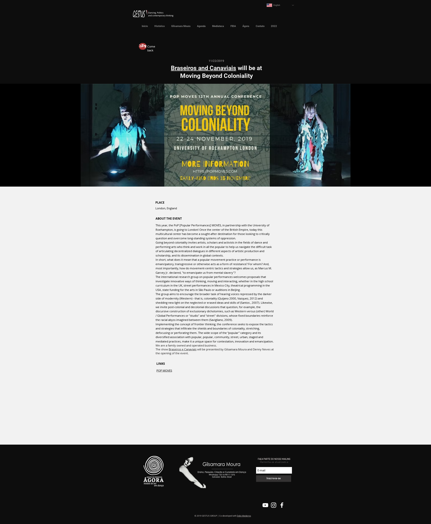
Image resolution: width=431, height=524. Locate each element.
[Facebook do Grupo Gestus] (281, 505)
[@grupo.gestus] (273, 505)
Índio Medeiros (244, 515)
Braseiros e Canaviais (182, 349)
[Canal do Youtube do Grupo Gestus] (265, 505)
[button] (217, 26)
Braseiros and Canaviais (203, 68)
